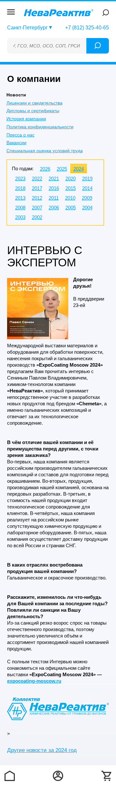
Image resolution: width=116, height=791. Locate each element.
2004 (87, 207)
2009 (87, 198)
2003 (20, 217)
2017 (37, 188)
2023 (20, 178)
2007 (37, 207)
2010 (70, 198)
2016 (54, 188)
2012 (37, 198)
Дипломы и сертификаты (32, 110)
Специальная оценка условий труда (44, 150)
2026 (45, 169)
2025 (62, 169)
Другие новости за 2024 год (42, 750)
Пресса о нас (20, 134)
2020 (70, 178)
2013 (20, 198)
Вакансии (16, 142)
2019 (87, 178)
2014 (87, 188)
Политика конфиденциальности (39, 126)
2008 (20, 207)
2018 (20, 188)
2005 (70, 207)
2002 (37, 217)
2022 (37, 178)
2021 (54, 178)
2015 (70, 188)
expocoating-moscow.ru (34, 681)
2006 (54, 207)
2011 (54, 198)
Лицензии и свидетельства (34, 102)
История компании (26, 118)
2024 (78, 169)
